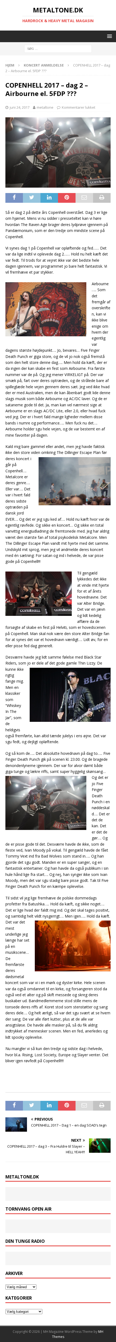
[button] (109, 36)
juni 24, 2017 (19, 107)
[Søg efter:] (58, 48)
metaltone (45, 107)
